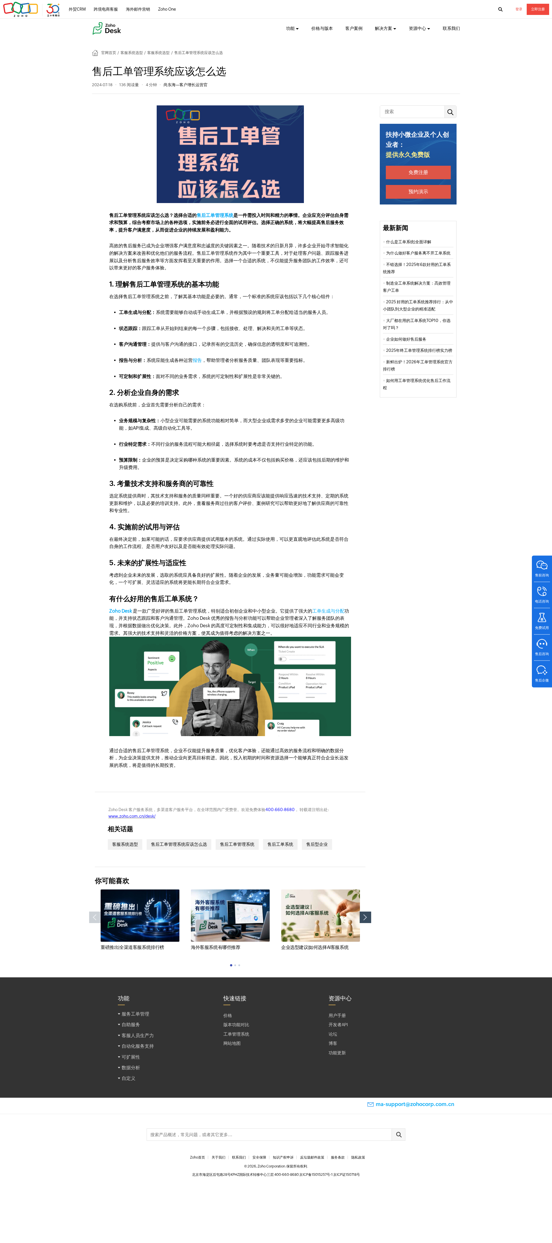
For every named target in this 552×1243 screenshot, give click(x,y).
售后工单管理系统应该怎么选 (179, 844)
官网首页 (108, 53)
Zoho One (167, 9)
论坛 (333, 1034)
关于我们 (218, 1157)
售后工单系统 (280, 844)
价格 (227, 1015)
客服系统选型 (131, 53)
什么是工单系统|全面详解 (408, 242)
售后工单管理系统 (215, 215)
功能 (290, 28)
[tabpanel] (140, 920)
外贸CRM (77, 9)
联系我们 (451, 28)
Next (365, 917)
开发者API (338, 1024)
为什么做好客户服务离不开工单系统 (418, 253)
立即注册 (538, 9)
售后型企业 (317, 844)
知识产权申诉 (283, 1157)
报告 (197, 360)
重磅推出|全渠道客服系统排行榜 (132, 947)
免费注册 (418, 172)
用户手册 (337, 1015)
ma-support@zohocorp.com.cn (415, 1104)
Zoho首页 (197, 1157)
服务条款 (338, 1157)
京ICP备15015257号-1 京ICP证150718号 (329, 1175)
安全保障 (259, 1157)
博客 (333, 1043)
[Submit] (398, 1134)
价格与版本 (322, 28)
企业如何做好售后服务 (406, 339)
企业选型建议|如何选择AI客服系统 (314, 947)
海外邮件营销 (138, 9)
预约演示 (418, 191)
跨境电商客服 (106, 9)
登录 (518, 9)
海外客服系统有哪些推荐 (215, 947)
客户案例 (354, 28)
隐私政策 (358, 1157)
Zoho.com (32, 9)
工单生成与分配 (328, 611)
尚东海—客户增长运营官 (186, 84)
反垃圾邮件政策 (312, 1157)
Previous (95, 917)
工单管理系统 (236, 1034)
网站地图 (232, 1043)
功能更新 (337, 1052)
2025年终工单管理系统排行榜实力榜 (419, 350)
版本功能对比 (236, 1024)
